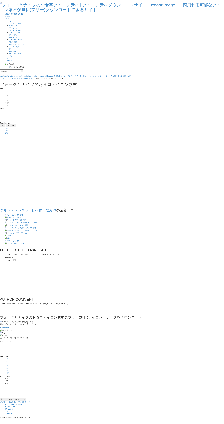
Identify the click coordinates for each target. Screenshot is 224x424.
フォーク (103, 76)
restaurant (36, 76)
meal (31, 76)
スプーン (96, 76)
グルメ (69, 76)
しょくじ (90, 76)
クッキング (63, 76)
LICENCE (8, 60)
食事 (124, 76)
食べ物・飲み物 (26, 78)
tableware (48, 76)
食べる (120, 76)
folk (28, 76)
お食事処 (55, 76)
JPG (8, 125)
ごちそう (75, 76)
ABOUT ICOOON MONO (14, 14)
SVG (13, 125)
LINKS (7, 58)
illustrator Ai (4, 327)
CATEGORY (9, 18)
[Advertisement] (9, 170)
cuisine (8, 76)
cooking (3, 76)
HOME (2, 78)
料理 (116, 76)
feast (25, 76)
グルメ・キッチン (13, 78)
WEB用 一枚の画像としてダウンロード (15, 402)
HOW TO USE (10, 16)
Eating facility (18, 76)
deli (12, 76)
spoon (42, 76)
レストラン (110, 76)
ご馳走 (84, 76)
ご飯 (80, 76)
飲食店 (128, 76)
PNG (2, 125)
